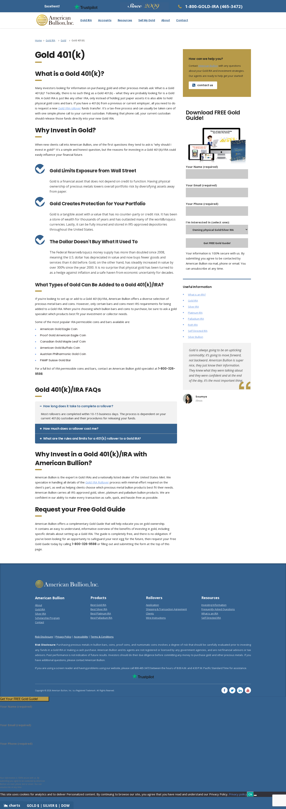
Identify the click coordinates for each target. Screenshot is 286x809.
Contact (182, 20)
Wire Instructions (156, 618)
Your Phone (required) (202, 204)
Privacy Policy (63, 636)
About (165, 20)
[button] (106, 406)
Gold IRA (86, 20)
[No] (255, 795)
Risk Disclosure (44, 636)
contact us (205, 85)
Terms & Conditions (102, 636)
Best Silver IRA (98, 609)
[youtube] (248, 690)
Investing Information (213, 605)
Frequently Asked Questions (218, 609)
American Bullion (208, 65)
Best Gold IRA (98, 605)
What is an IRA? (197, 294)
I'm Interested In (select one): (208, 222)
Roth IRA (193, 325)
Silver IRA (193, 306)
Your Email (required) (201, 185)
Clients (150, 613)
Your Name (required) (202, 167)
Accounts (104, 20)
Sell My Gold (146, 20)
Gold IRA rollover (69, 108)
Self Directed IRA (197, 331)
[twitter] (232, 690)
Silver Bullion (195, 337)
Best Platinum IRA (100, 613)
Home (38, 40)
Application (152, 605)
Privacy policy (238, 794)
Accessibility (81, 636)
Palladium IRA (196, 318)
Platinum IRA (195, 312)
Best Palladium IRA (101, 618)
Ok (250, 794)
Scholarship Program (47, 618)
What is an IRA (209, 613)
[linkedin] (240, 690)
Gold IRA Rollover (97, 482)
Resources (125, 20)
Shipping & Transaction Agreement (166, 609)
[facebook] (224, 690)
